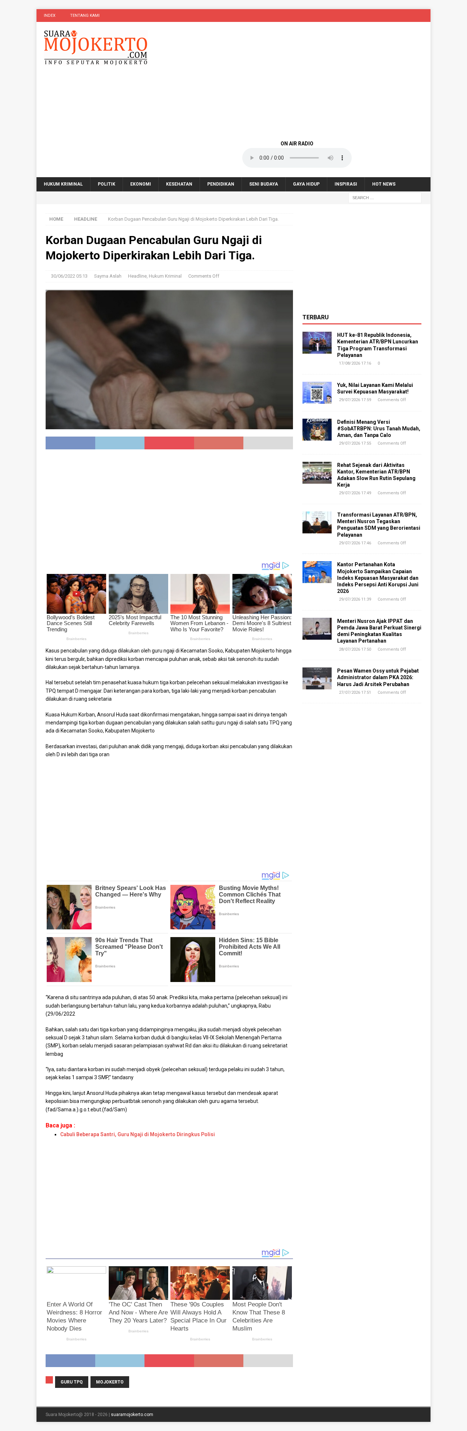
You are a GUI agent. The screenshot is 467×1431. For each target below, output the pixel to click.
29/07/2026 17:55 (355, 443)
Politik (106, 184)
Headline (137, 276)
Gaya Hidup (306, 184)
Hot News (383, 184)
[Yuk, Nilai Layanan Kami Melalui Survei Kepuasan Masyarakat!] (317, 393)
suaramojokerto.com (132, 1414)
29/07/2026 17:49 (355, 493)
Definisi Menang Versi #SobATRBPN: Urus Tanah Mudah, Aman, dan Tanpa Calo (378, 428)
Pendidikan (220, 184)
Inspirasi (346, 184)
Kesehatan (179, 184)
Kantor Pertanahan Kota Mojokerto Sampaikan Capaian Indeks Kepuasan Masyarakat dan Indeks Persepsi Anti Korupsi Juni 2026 (377, 578)
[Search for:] (384, 198)
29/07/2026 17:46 (355, 543)
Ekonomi (140, 184)
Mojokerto (110, 1382)
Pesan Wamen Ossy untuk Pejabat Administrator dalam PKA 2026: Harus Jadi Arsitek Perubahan (378, 677)
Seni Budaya (263, 184)
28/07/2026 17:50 (355, 649)
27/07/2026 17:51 (355, 692)
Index (49, 15)
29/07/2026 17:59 (355, 399)
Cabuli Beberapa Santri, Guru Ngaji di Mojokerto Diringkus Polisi (137, 1134)
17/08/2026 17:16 (355, 363)
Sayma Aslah (107, 276)
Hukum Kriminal (63, 184)
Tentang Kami (85, 15)
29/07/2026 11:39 (355, 599)
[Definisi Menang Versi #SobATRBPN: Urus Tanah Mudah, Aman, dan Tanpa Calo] (317, 430)
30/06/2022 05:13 (69, 276)
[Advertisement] (297, 80)
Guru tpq (72, 1382)
